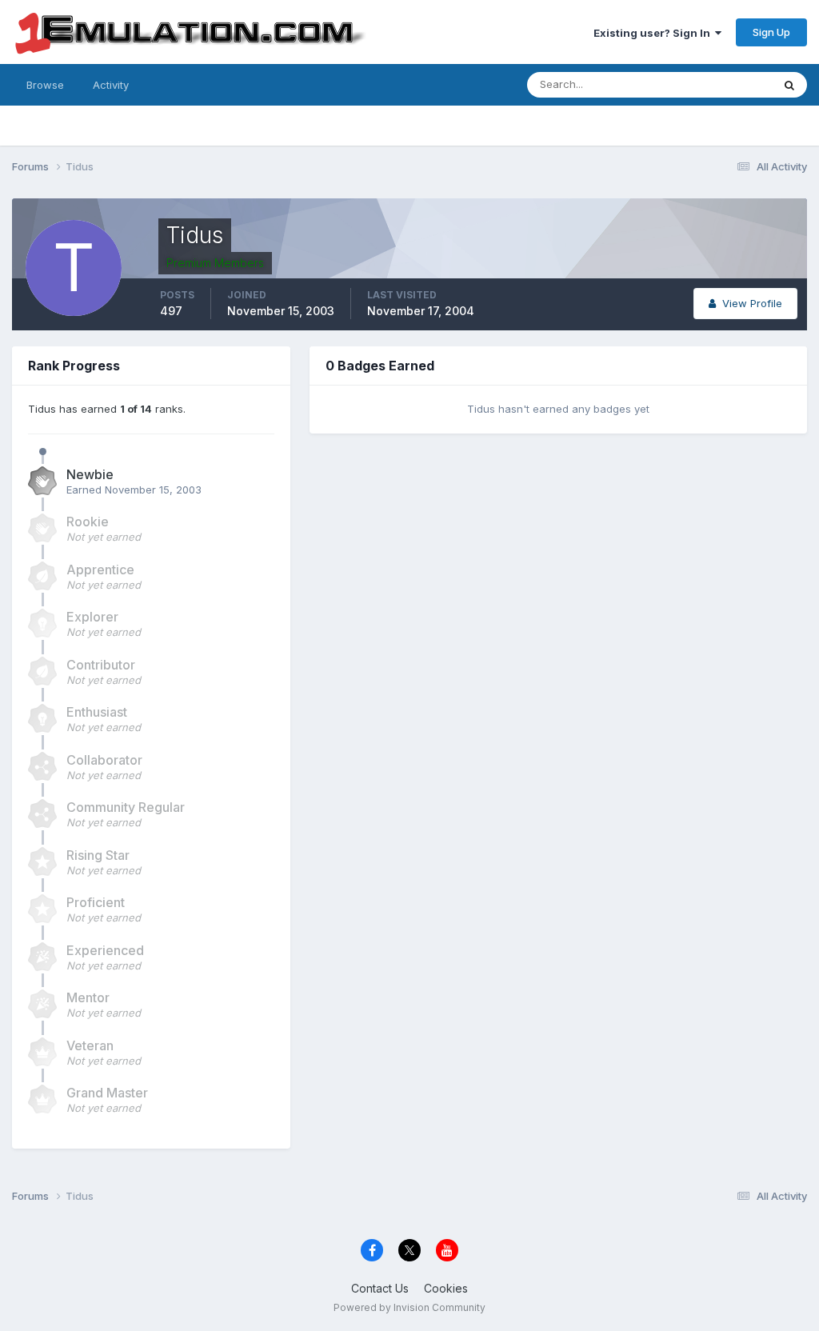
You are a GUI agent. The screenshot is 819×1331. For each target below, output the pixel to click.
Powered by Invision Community (409, 1307)
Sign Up (771, 32)
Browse (45, 84)
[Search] (789, 85)
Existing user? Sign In (654, 32)
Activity (111, 84)
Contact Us (380, 1288)
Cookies (446, 1288)
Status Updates (713, 84)
